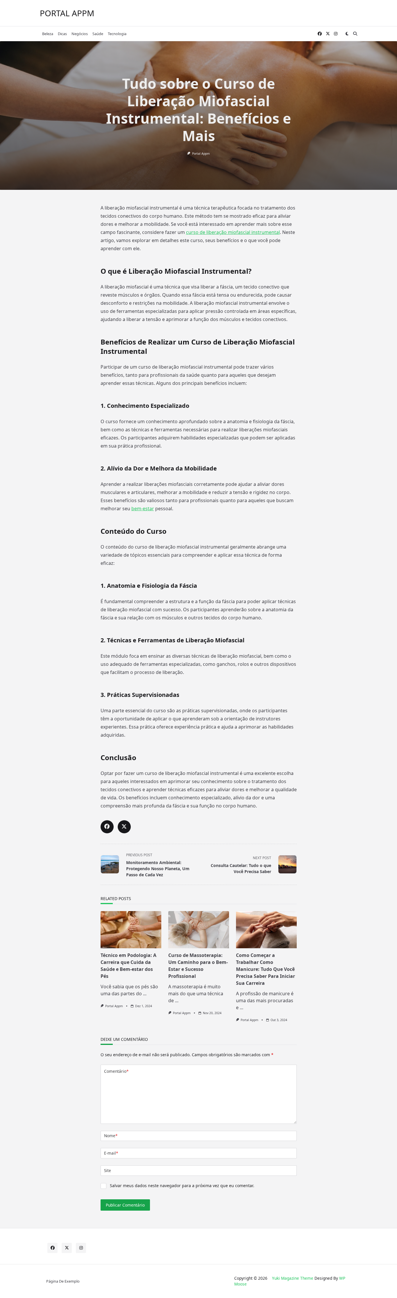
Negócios (79, 33)
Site (107, 1170)
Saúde (97, 33)
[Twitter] (328, 33)
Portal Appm (201, 154)
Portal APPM (67, 13)
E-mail (111, 1153)
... (144, 993)
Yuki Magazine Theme (292, 1278)
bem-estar (142, 508)
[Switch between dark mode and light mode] (347, 33)
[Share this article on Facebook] (107, 826)
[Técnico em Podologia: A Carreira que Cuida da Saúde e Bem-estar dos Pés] (131, 929)
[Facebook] (320, 33)
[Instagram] (335, 33)
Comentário (116, 1071)
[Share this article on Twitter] (124, 826)
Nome (110, 1135)
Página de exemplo (63, 1281)
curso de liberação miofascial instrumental (233, 232)
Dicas (62, 33)
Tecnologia (117, 33)
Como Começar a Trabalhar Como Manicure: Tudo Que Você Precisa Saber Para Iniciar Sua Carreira (265, 969)
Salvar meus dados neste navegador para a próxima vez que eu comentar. (182, 1185)
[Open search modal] (355, 33)
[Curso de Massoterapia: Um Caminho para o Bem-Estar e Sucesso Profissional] (198, 929)
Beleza (47, 33)
